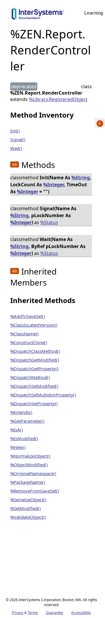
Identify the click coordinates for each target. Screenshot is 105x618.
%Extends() (21, 412)
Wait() (16, 148)
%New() (18, 447)
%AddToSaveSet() (27, 316)
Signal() (17, 139)
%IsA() (16, 430)
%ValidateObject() (28, 517)
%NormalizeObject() (30, 456)
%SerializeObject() (28, 499)
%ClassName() (24, 334)
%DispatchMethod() (30, 377)
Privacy (17, 612)
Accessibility (81, 612)
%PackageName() (27, 482)
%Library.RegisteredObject (58, 99)
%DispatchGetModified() (34, 360)
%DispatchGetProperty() (34, 368)
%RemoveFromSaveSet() (34, 491)
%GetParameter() (27, 421)
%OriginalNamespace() (33, 473)
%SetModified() (25, 508)
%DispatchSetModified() (34, 386)
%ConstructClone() (28, 342)
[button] (14, 164)
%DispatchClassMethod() (35, 351)
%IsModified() (24, 438)
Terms (33, 612)
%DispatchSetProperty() (34, 403)
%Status (49, 222)
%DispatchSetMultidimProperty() (43, 395)
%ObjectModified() (29, 465)
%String (80, 177)
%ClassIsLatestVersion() (33, 325)
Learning (93, 12)
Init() (15, 131)
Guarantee (54, 612)
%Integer (53, 184)
